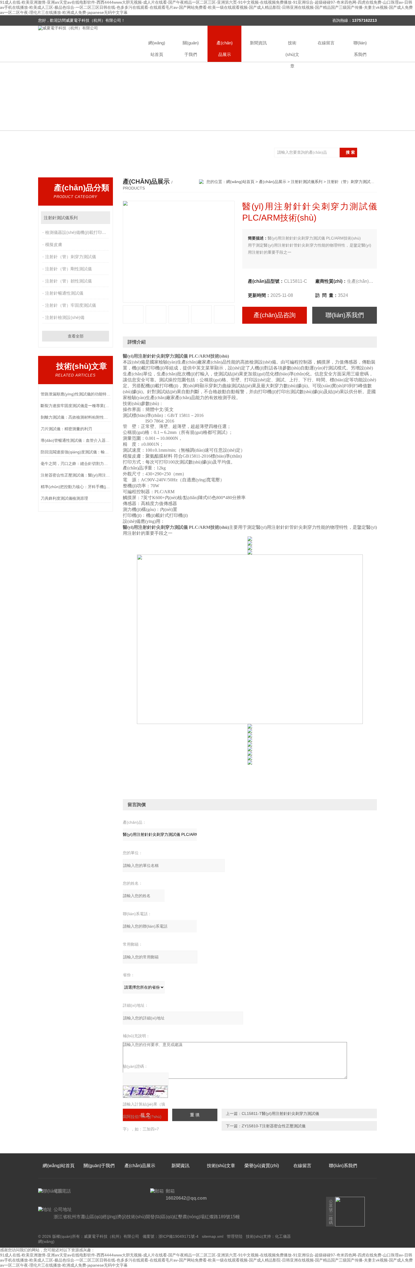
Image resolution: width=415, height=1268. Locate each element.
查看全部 (76, 336)
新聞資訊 (258, 42)
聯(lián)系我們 (360, 48)
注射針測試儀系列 (61, 217)
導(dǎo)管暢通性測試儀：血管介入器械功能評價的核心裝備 (75, 440)
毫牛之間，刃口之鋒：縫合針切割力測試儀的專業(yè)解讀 (75, 463)
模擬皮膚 (53, 244)
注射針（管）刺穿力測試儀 (70, 256)
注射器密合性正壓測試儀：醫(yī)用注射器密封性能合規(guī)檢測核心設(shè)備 (75, 475)
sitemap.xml (212, 1236)
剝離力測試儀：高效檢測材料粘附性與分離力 (75, 417)
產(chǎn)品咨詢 (275, 315)
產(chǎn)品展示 (225, 48)
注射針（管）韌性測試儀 (68, 281)
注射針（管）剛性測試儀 (68, 268)
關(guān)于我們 (191, 48)
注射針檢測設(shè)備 (64, 317)
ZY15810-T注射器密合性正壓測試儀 (273, 1126)
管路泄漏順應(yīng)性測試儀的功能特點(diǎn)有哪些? (75, 394)
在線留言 (326, 42)
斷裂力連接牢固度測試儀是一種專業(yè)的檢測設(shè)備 (75, 405)
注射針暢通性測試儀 (64, 293)
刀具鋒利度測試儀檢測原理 (64, 498)
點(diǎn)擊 (103, 217)
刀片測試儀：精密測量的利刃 (66, 429)
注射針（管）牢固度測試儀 (70, 305)
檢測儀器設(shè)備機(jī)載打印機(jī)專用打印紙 (77, 232)
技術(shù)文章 (292, 51)
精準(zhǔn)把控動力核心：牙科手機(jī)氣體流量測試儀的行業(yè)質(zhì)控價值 (75, 486)
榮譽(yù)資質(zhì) (261, 1165)
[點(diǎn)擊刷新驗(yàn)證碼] (145, 1092)
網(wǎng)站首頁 (156, 48)
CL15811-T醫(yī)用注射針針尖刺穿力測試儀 (280, 1113)
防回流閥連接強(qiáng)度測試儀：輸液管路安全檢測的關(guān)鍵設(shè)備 (75, 452)
